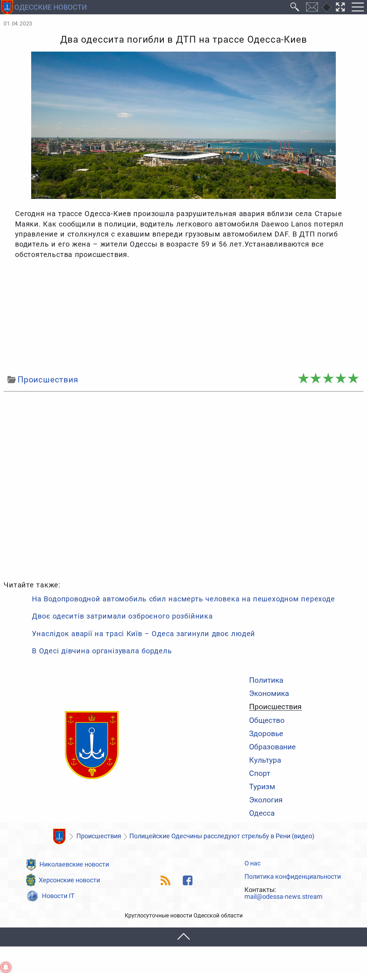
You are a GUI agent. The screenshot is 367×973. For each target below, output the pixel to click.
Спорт (259, 773)
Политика (266, 680)
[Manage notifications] (5, 967)
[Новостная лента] (165, 880)
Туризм (262, 786)
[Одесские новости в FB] (187, 880)
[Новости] (59, 836)
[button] (183, 936)
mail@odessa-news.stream (283, 897)
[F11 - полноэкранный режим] (340, 7)
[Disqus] (183, 484)
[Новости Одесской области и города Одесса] (92, 745)
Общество (267, 720)
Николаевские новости (74, 864)
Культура (265, 760)
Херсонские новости (69, 880)
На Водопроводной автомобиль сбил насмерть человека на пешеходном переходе (183, 599)
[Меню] (357, 7)
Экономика (269, 693)
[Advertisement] (183, 317)
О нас (252, 863)
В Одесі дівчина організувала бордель (102, 651)
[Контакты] (312, 7)
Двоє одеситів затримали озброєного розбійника (122, 616)
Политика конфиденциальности (292, 877)
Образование (272, 746)
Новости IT (58, 896)
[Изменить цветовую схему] (327, 7)
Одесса (262, 813)
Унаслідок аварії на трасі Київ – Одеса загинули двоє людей (143, 633)
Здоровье (266, 733)
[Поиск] (295, 7)
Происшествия (275, 707)
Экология (266, 799)
